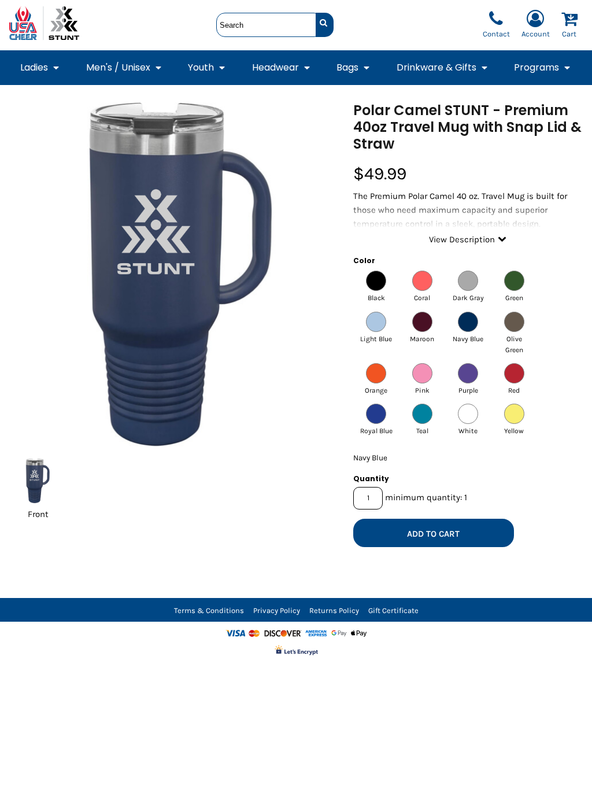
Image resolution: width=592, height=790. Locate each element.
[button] (40, 67)
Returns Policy (334, 610)
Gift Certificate (393, 610)
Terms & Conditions (209, 610)
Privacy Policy (276, 610)
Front (38, 514)
